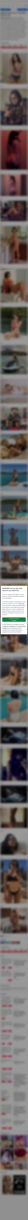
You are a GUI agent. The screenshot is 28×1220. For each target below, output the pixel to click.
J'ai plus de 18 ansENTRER (14, 619)
